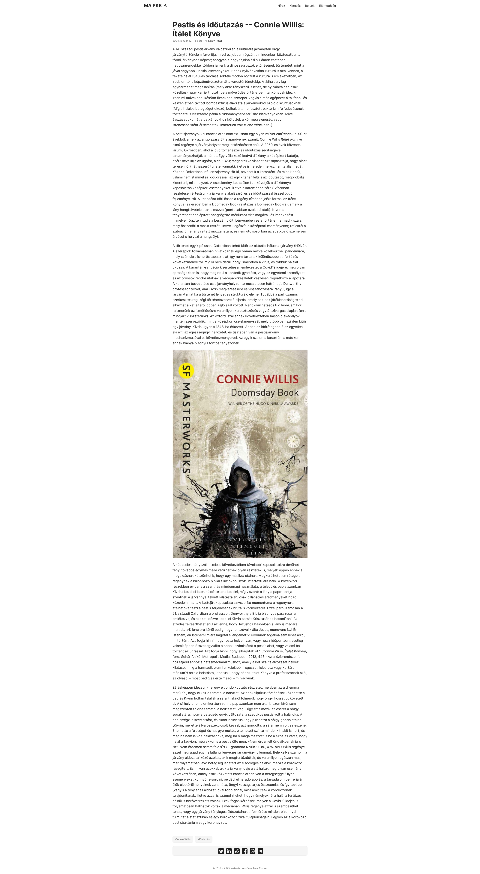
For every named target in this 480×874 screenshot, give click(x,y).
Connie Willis (182, 839)
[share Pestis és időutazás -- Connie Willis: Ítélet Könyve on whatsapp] (252, 852)
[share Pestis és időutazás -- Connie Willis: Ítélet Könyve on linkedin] (229, 852)
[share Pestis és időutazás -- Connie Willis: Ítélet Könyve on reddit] (237, 852)
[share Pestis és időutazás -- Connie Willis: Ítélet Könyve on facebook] (245, 852)
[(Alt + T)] (166, 5)
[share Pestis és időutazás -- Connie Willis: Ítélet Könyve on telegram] (260, 852)
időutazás (204, 839)
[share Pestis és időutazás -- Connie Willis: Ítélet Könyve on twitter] (221, 852)
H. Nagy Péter (213, 40)
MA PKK (153, 5)
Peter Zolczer (260, 868)
